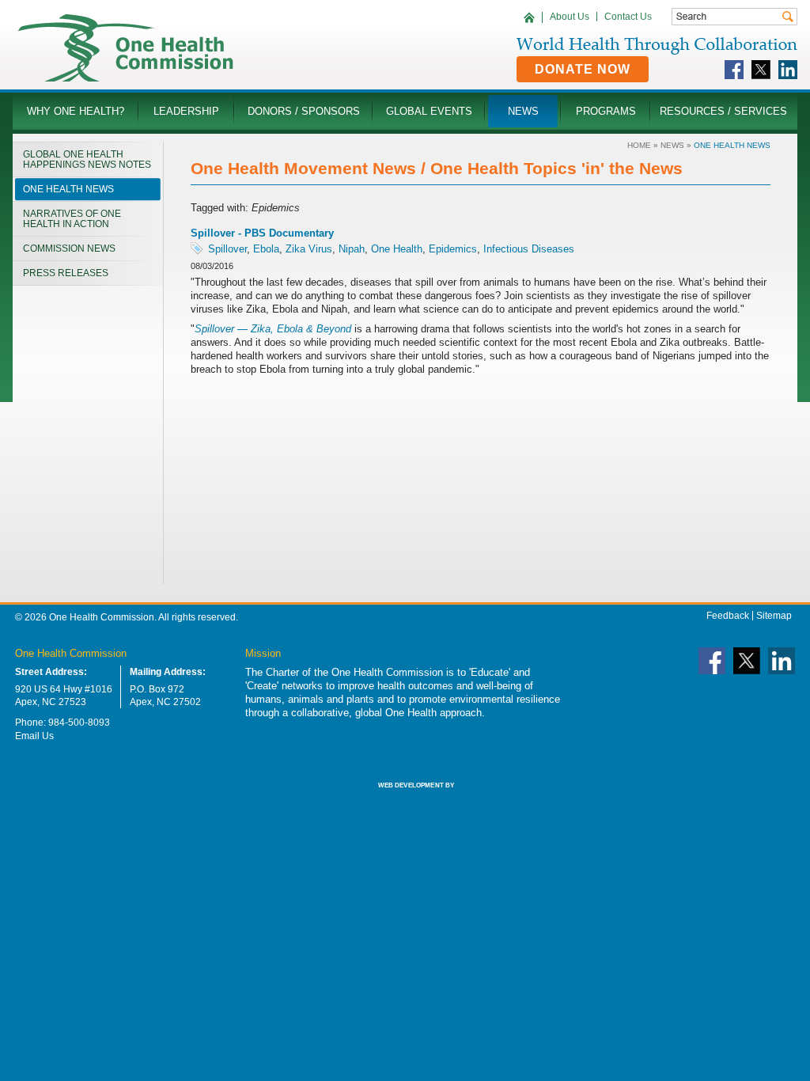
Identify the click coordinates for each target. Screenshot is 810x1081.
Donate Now (582, 69)
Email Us (34, 736)
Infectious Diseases (528, 249)
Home (639, 145)
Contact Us (628, 16)
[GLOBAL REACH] (405, 796)
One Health (396, 249)
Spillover (227, 249)
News (672, 145)
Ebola (266, 249)
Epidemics (453, 249)
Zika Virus (309, 249)
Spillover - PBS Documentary (262, 233)
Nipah (352, 249)
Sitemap (774, 615)
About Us (569, 16)
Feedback (727, 615)
